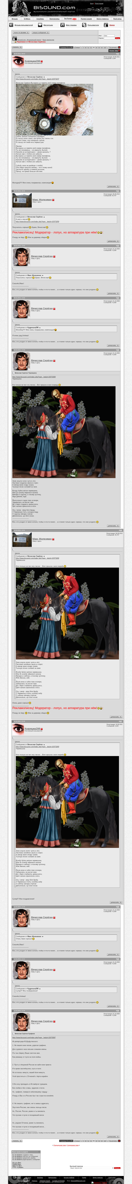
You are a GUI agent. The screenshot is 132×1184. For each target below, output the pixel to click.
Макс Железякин (42, 199)
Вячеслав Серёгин (42, 256)
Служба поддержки (58, 1181)
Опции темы (113, 50)
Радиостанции (86, 19)
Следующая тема (73, 1145)
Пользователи (93, 25)
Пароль (101, 38)
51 (88, 47)
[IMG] (14, 1166)
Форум (112, 25)
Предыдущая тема (60, 1145)
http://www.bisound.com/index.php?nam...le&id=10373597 (34, 1038)
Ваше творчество (48, 40)
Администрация (45, 1181)
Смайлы (15, 1164)
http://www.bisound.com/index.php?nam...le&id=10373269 (34, 377)
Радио (84, 1177)
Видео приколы (103, 19)
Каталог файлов (69, 1177)
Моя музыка (48, 25)
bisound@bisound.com (78, 1181)
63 (102, 47)
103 (105, 47)
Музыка (15, 19)
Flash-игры (117, 19)
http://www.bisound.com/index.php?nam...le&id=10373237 (37, 79)
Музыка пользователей (24, 25)
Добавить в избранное (115, 15)
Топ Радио (68, 19)
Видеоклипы (54, 19)
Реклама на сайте (24, 1181)
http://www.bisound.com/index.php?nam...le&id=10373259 (37, 222)
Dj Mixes (27, 19)
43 (85, 47)
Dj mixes (28, 1177)
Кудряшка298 (32, 61)
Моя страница (71, 25)
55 (99, 47)
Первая (77, 47)
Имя (100, 35)
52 (91, 47)
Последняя (113, 47)
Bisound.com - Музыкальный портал (29, 40)
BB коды (15, 1162)
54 (96, 47)
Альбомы (40, 19)
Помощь (119, 14)
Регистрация (99, 3)
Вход (91, 3)
